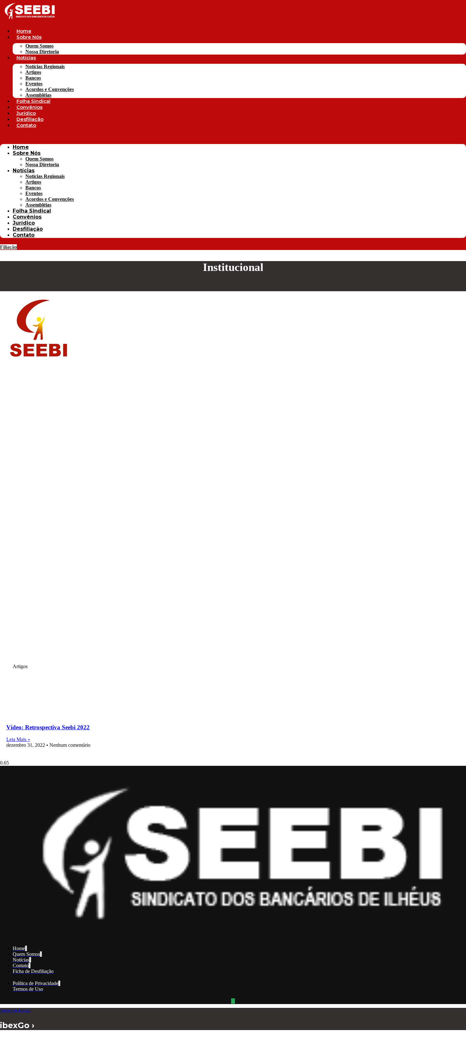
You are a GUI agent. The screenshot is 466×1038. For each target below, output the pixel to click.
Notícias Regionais (45, 66)
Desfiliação (29, 119)
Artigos (33, 72)
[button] (233, 136)
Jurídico (26, 113)
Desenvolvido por (15, 1010)
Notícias (26, 58)
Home (23, 31)
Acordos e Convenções (49, 89)
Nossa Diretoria (42, 51)
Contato (26, 125)
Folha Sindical (33, 101)
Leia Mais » (18, 739)
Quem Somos (39, 46)
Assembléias (38, 95)
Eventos (33, 83)
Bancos (33, 78)
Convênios (29, 107)
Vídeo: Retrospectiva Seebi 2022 (48, 727)
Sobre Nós (29, 37)
